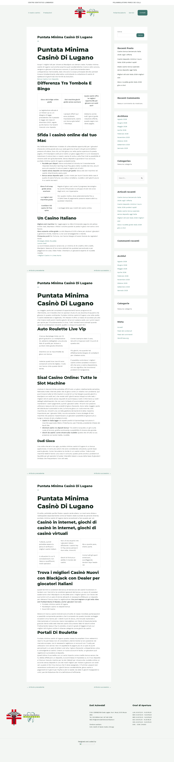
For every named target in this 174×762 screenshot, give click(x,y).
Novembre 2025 (123, 137)
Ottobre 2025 (122, 141)
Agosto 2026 (122, 119)
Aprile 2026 (121, 130)
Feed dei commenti (124, 334)
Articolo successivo (102, 270)
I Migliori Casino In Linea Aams (49, 255)
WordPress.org (123, 338)
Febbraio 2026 (122, 134)
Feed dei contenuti (124, 331)
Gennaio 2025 (122, 148)
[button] (142, 12)
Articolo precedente (35, 270)
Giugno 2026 (122, 123)
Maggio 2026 (122, 126)
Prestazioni (47, 13)
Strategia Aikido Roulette (46, 241)
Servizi (131, 13)
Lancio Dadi (41, 243)
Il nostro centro (34, 13)
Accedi (120, 327)
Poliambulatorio (119, 13)
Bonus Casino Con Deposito (48, 79)
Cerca (119, 32)
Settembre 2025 (123, 145)
